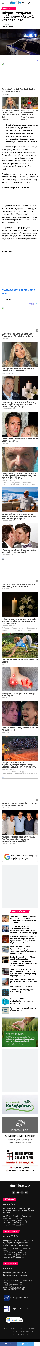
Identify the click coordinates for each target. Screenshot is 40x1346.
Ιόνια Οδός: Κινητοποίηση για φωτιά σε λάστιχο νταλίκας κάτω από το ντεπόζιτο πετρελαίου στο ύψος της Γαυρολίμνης (24, 982)
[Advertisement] (21, 196)
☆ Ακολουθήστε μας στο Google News (18, 291)
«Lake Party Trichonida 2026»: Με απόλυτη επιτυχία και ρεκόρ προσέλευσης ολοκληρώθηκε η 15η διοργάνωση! (23, 939)
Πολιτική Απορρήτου (26, 1331)
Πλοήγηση (32, 1328)
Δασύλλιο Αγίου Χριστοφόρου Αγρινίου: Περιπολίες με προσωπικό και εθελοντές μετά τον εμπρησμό (23, 950)
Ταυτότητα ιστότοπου (21, 1334)
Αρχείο (13, 1328)
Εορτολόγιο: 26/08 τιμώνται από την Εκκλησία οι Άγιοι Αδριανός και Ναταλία (23, 1001)
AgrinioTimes (8, 26)
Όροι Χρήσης (12, 1331)
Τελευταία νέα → (20, 911)
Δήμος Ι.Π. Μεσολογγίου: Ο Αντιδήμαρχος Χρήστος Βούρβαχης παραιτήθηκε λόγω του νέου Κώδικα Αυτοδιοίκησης (23, 929)
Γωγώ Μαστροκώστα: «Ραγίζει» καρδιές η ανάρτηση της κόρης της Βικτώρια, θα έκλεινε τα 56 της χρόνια (23, 919)
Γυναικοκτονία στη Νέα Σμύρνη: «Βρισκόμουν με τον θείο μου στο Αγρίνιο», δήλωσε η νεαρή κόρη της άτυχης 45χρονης (23, 972)
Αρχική (6, 1328)
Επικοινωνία (22, 1328)
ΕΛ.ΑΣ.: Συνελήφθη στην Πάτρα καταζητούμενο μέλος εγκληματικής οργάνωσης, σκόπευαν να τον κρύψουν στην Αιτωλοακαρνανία (23, 961)
